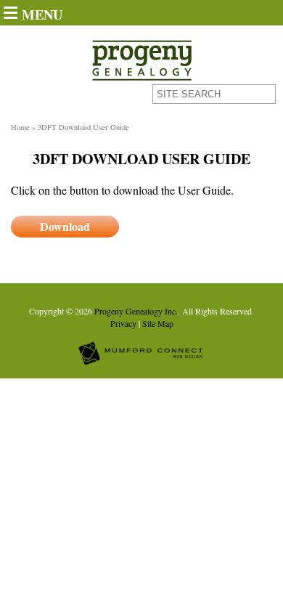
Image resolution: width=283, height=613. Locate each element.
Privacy (123, 323)
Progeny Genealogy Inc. (136, 311)
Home (20, 127)
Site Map (157, 323)
